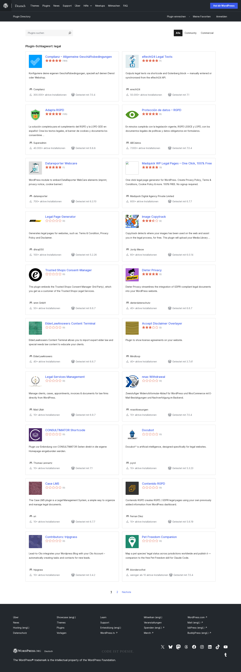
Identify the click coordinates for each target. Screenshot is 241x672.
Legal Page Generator (60, 216)
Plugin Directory (21, 16)
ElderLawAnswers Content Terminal (70, 323)
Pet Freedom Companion (159, 537)
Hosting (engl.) (21, 627)
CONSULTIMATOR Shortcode (65, 430)
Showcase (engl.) (66, 617)
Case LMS (52, 483)
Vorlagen (61, 632)
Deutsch (48, 651)
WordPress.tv (109, 632)
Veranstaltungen (153, 622)
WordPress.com (197, 617)
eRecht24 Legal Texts (157, 56)
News (16, 622)
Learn (103, 617)
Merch (149, 632)
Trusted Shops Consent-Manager (68, 270)
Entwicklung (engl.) (110, 627)
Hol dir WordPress (224, 5)
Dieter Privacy (152, 270)
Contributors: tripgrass (61, 537)
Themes (61, 622)
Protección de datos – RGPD (161, 110)
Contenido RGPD (153, 483)
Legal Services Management (65, 376)
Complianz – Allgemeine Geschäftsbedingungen (78, 56)
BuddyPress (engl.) (199, 632)
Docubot (148, 430)
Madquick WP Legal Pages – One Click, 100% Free (177, 163)
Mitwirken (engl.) (153, 617)
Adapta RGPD (54, 110)
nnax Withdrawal (153, 376)
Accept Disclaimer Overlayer (162, 323)
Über (16, 617)
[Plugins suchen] (70, 33)
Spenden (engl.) (154, 627)
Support (104, 622)
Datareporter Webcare (61, 163)
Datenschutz (20, 632)
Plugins (60, 627)
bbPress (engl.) (197, 627)
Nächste (126, 592)
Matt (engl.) (195, 622)
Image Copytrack (154, 216)
